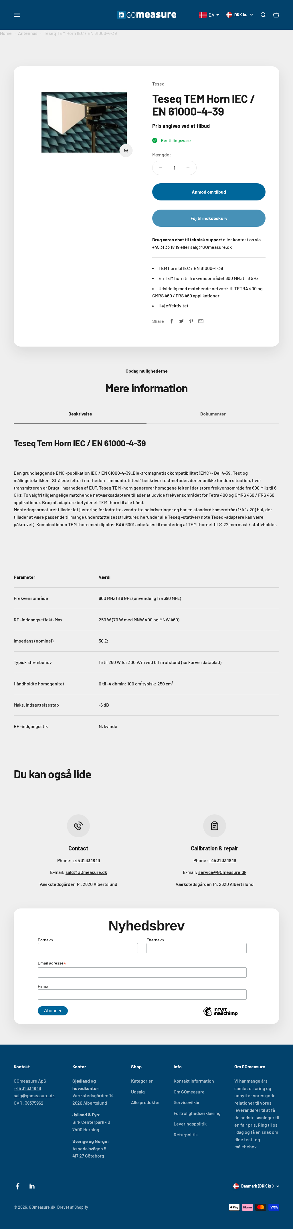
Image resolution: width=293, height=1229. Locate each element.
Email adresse (52, 964)
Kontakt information (194, 1080)
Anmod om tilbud (209, 191)
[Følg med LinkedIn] (32, 1186)
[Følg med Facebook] (17, 1186)
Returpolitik (186, 1134)
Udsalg (138, 1091)
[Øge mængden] (188, 168)
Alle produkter (145, 1102)
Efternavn (155, 940)
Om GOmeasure (189, 1091)
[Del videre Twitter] (181, 321)
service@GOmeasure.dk (222, 872)
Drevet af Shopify (72, 1207)
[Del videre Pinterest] (191, 321)
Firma (43, 986)
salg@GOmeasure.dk (86, 872)
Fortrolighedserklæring (197, 1113)
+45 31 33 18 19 (86, 860)
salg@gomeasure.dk (34, 1095)
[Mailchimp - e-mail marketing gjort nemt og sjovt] (220, 1016)
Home (6, 33)
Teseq (158, 83)
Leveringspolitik (190, 1123)
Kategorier (142, 1080)
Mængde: (161, 154)
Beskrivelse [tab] (80, 413)
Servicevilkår (187, 1102)
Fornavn (45, 940)
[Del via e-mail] (201, 321)
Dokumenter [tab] (213, 413)
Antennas (27, 33)
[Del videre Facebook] (172, 321)
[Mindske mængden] (161, 168)
